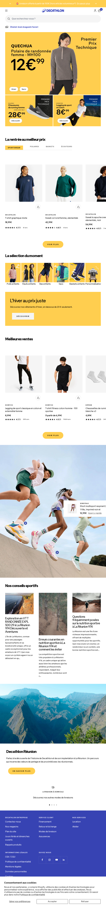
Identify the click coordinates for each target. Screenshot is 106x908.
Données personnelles (16, 871)
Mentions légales (13, 866)
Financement (45, 821)
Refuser (85, 901)
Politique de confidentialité (32, 894)
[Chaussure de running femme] (29, 110)
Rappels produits (13, 845)
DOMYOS (9, 405)
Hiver (14, 89)
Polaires (34, 146)
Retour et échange (47, 826)
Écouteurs (66, 146)
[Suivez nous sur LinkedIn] (63, 859)
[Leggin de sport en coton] (77, 110)
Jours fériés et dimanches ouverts (17, 838)
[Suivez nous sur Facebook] (42, 859)
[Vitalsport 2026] (53, 63)
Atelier (75, 826)
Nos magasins (11, 826)
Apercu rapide (95, 513)
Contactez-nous (13, 821)
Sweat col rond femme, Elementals (61, 218)
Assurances (44, 836)
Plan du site (10, 831)
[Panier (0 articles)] (99, 10)
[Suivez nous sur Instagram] (49, 859)
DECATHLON (10, 215)
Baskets (50, 146)
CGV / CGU (10, 857)
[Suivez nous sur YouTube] (56, 859)
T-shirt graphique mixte (16, 218)
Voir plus (53, 244)
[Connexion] (95, 10)
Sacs (24, 89)
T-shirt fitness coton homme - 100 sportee (61, 410)
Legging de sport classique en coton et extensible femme (23, 410)
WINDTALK (84, 503)
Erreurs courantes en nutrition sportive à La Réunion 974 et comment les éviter (52, 644)
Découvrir (16, 121)
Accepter (52, 901)
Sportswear (14, 148)
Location (76, 821)
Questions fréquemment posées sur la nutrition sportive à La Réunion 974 (86, 621)
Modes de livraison (47, 831)
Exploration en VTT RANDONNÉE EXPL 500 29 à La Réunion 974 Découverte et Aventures (17, 625)
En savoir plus (83, 3)
